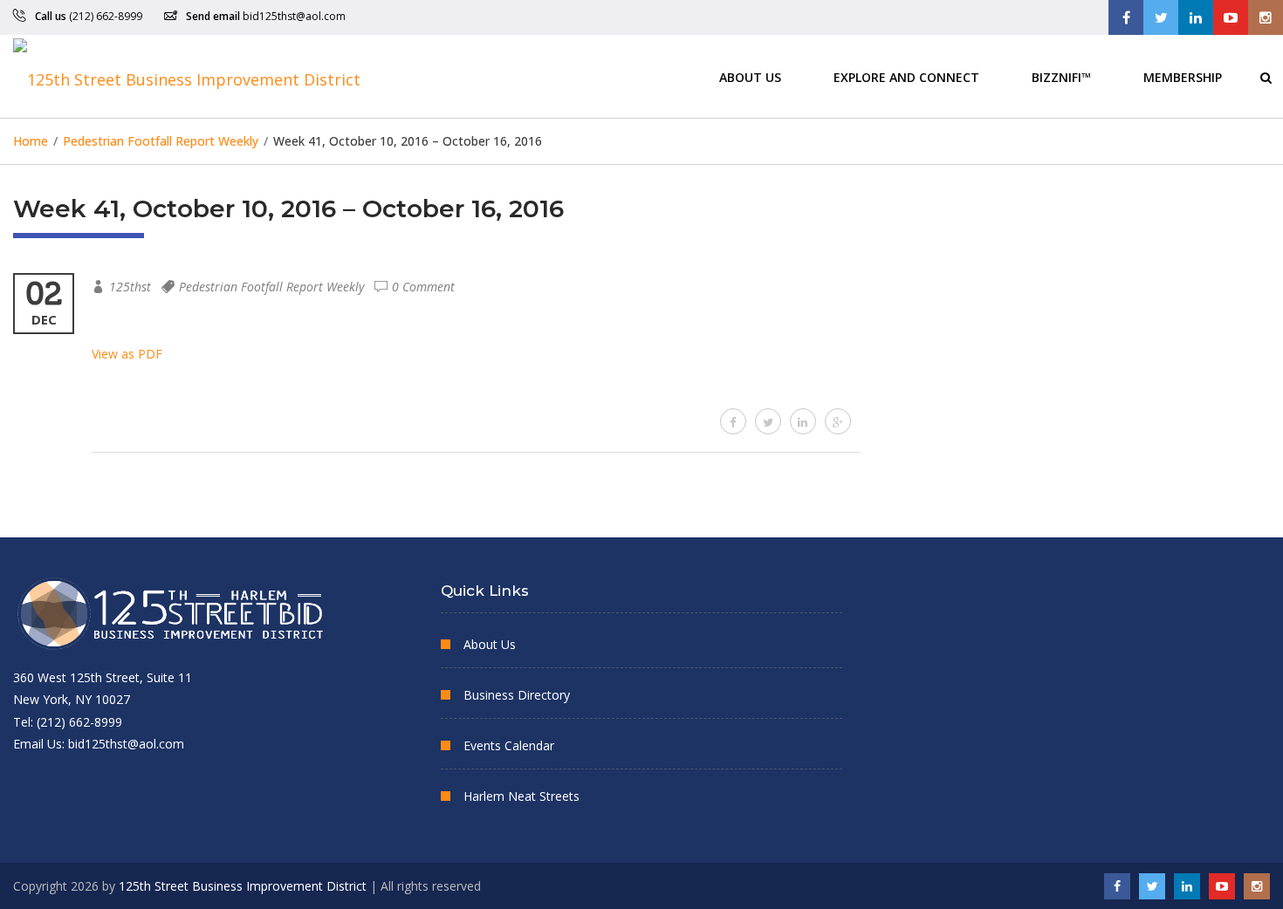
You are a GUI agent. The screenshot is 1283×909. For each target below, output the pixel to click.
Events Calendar (508, 745)
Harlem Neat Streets (521, 796)
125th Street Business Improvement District (243, 886)
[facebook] (733, 421)
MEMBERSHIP (1182, 76)
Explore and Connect (906, 76)
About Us (750, 76)
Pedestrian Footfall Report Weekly (271, 286)
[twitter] (768, 421)
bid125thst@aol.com (294, 16)
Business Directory (516, 695)
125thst (130, 286)
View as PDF (127, 353)
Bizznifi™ (1061, 76)
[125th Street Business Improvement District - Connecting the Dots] (187, 76)
